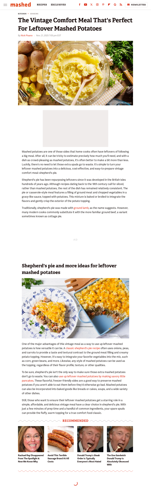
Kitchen (22, 14)
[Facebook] (79, 5)
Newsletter (138, 5)
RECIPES (42, 4)
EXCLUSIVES (58, 4)
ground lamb (81, 208)
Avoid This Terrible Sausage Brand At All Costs (58, 458)
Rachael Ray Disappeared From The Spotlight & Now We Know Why (31, 458)
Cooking (34, 14)
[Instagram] (97, 5)
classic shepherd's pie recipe (83, 348)
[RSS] (121, 5)
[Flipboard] (109, 5)
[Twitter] (91, 5)
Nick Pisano (27, 35)
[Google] (115, 5)
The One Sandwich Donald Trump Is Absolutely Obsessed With (118, 460)
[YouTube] (85, 5)
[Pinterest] (103, 5)
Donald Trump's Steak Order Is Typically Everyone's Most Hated (89, 458)
